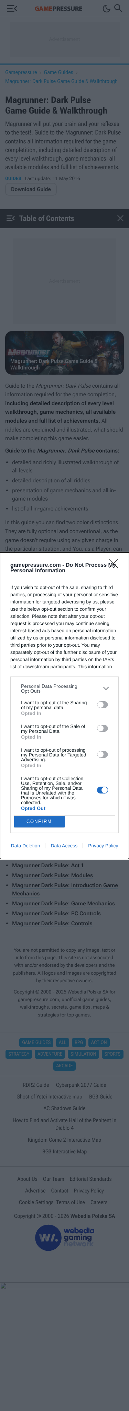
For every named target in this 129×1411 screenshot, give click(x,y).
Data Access (64, 845)
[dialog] (64, 705)
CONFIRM (39, 821)
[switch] (102, 704)
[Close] (115, 565)
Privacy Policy (103, 845)
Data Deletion (25, 845)
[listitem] (64, 688)
